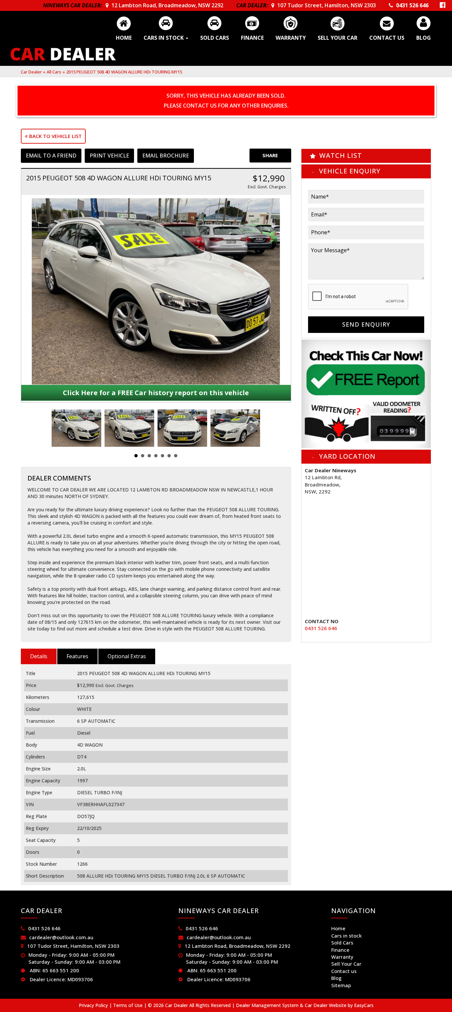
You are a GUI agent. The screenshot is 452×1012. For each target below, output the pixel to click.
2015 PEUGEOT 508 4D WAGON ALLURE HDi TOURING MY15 (124, 72)
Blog (423, 37)
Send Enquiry (366, 324)
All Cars (54, 72)
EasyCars (364, 1005)
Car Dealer (31, 72)
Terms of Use (128, 1005)
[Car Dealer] (63, 54)
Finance (252, 37)
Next (251, 428)
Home (124, 37)
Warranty (291, 37)
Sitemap (341, 985)
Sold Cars (214, 37)
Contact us (386, 37)
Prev (60, 428)
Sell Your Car (337, 37)
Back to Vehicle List (55, 136)
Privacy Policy (94, 1005)
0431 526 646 (412, 5)
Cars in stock (164, 37)
